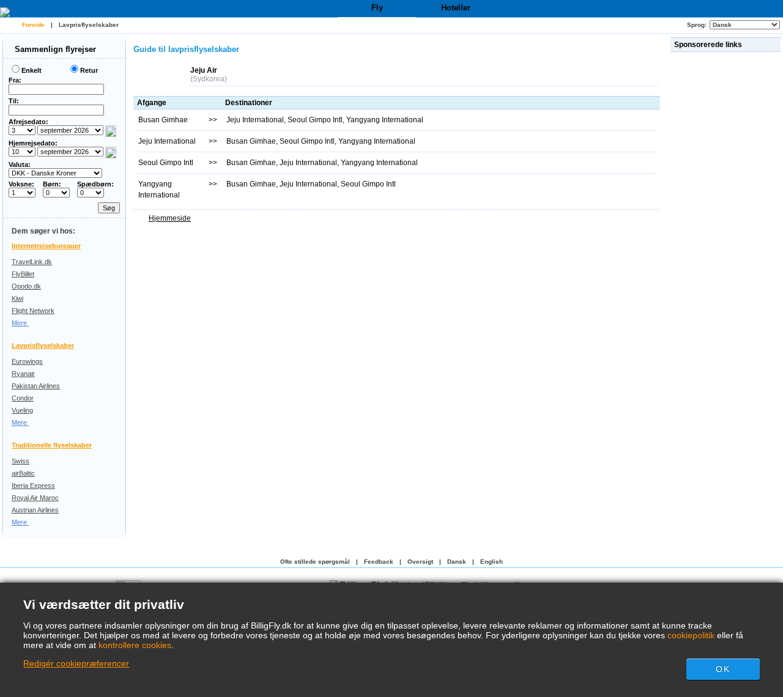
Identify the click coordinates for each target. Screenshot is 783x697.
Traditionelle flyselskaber (52, 445)
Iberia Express (33, 485)
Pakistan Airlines (36, 385)
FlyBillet (23, 274)
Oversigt (420, 561)
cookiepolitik (690, 635)
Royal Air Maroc (35, 497)
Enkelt (31, 70)
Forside (33, 24)
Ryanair (23, 373)
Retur (89, 70)
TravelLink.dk (32, 261)
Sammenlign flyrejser (54, 49)
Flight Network (33, 310)
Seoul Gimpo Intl (315, 120)
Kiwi (17, 298)
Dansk (456, 561)
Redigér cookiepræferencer (76, 663)
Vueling (22, 410)
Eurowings (27, 361)
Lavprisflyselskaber (89, 24)
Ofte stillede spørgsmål (315, 561)
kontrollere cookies (134, 645)
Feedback (378, 561)
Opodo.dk (26, 286)
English (491, 561)
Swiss (20, 461)
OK (722, 669)
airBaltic (23, 473)
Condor (23, 398)
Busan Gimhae (251, 141)
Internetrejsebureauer (46, 245)
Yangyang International (384, 120)
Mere (20, 322)
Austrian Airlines (35, 510)
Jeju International (255, 120)
